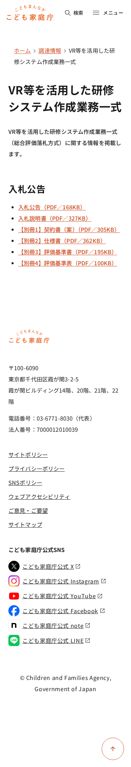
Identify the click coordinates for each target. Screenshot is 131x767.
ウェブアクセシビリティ (39, 496)
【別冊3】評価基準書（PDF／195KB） (67, 252)
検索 (78, 12)
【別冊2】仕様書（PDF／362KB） (62, 240)
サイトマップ (25, 524)
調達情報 (49, 50)
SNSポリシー (25, 482)
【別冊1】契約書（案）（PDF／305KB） (69, 229)
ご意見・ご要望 (28, 510)
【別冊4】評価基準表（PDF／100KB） (67, 263)
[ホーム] (29, 342)
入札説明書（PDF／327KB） (55, 218)
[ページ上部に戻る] (113, 749)
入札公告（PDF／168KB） (52, 207)
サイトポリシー (28, 454)
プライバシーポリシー (36, 468)
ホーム (22, 50)
